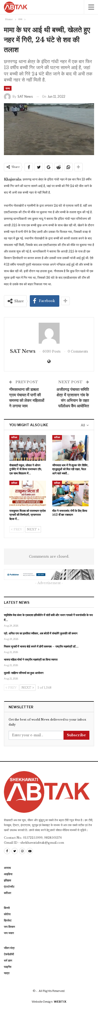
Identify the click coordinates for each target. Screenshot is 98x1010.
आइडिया (8, 874)
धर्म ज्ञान (8, 960)
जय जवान (9, 933)
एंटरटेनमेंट (9, 886)
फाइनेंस (7, 967)
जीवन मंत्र (9, 948)
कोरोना (7, 914)
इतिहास (7, 880)
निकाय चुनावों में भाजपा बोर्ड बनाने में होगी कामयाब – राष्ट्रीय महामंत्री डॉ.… (41, 646)
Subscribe (76, 735)
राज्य (7, 88)
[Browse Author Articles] (49, 333)
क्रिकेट (7, 920)
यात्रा (6, 973)
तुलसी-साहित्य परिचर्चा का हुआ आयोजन (23, 673)
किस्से (7, 908)
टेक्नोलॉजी (9, 954)
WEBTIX (60, 1001)
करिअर (14, 437)
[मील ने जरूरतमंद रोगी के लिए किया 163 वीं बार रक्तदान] (70, 493)
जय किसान (9, 927)
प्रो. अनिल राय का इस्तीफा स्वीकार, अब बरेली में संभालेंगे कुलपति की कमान (40, 633)
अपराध (7, 868)
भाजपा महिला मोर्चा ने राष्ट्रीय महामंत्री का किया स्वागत (30, 659)
